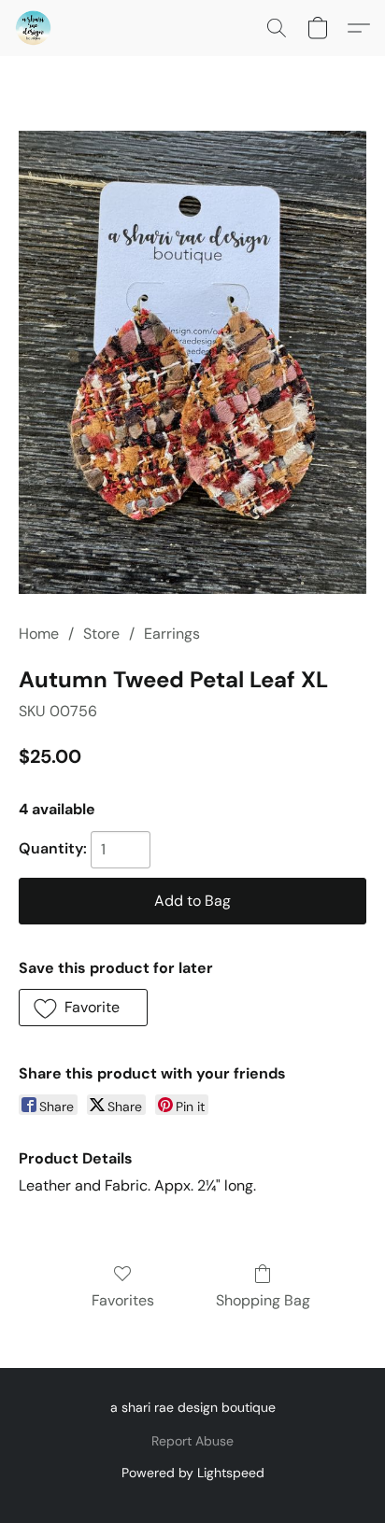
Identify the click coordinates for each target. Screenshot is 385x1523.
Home (39, 633)
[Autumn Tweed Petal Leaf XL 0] (192, 362)
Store (101, 633)
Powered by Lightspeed (192, 1472)
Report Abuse (192, 1440)
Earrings (172, 633)
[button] (34, 28)
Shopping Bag (263, 1300)
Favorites (123, 1300)
